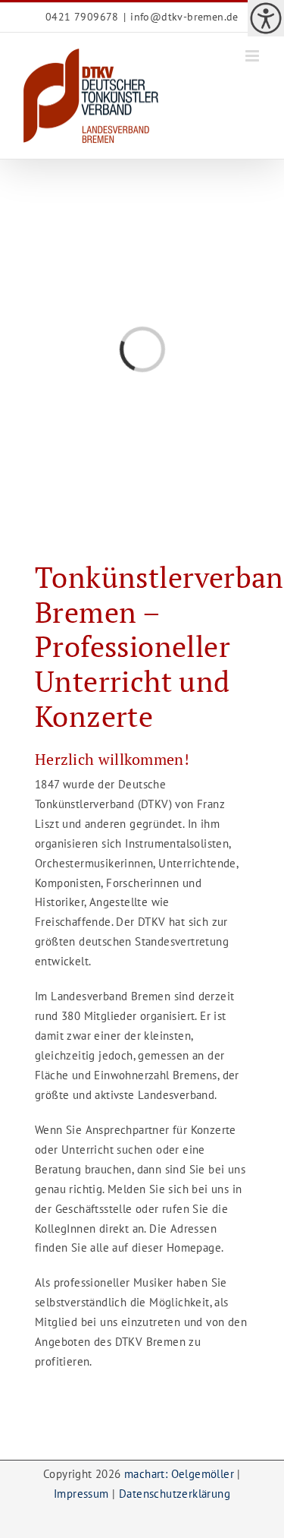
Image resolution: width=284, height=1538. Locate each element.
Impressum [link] (81, 1493)
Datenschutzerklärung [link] (174, 1493)
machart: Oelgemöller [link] (179, 1474)
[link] (266, 18)
